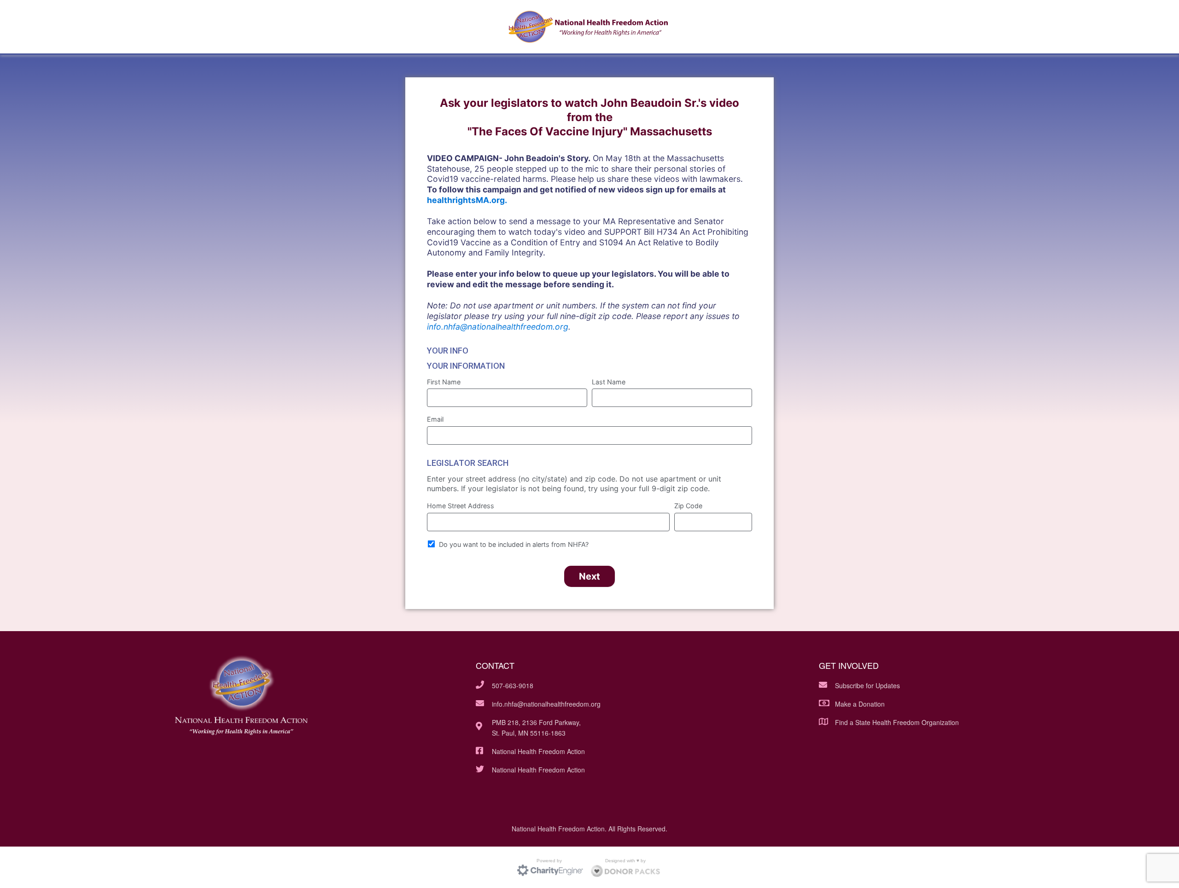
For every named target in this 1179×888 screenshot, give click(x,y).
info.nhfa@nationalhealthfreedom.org (497, 326)
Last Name (608, 382)
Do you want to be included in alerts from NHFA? (514, 544)
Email (435, 419)
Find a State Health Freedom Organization (897, 722)
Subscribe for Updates (867, 685)
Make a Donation (860, 703)
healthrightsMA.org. (467, 200)
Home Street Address (460, 506)
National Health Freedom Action (538, 751)
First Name (444, 382)
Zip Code (688, 506)
